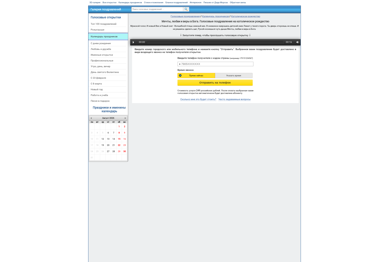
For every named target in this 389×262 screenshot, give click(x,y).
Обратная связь (238, 2)
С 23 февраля (98, 77)
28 (113, 151)
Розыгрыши (97, 29)
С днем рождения (101, 43)
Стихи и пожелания (153, 2)
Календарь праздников (130, 2)
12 (103, 139)
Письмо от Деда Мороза (215, 2)
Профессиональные (102, 60)
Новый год (97, 89)
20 (108, 145)
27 (108, 151)
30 (124, 151)
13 (108, 139)
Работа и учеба (99, 95)
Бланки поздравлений (176, 2)
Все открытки (109, 2)
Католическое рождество (245, 16)
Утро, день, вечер (100, 66)
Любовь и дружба (101, 49)
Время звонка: (185, 70)
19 (103, 145)
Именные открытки (102, 54)
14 (113, 139)
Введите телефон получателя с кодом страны (215, 58)
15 (119, 139)
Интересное (195, 2)
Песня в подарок (100, 100)
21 (113, 145)
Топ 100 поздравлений (103, 23)
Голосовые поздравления (185, 16)
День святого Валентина (105, 72)
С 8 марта (96, 83)
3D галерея (95, 2)
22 (119, 145)
